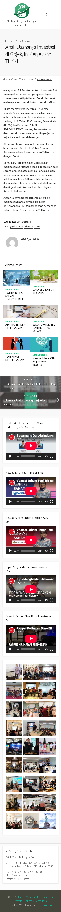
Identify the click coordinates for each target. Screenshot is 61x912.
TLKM (37, 226)
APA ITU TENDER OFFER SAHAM (15, 326)
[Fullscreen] (51, 456)
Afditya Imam (44, 79)
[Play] (10, 456)
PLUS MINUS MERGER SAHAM (14, 358)
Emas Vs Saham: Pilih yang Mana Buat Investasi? (44, 361)
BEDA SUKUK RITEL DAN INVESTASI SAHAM (44, 328)
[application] (31, 446)
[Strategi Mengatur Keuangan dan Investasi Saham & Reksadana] (22, 11)
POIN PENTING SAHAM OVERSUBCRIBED (15, 296)
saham (19, 226)
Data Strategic (23, 41)
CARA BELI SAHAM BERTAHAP (43, 291)
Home (8, 41)
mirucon (47, 904)
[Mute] (46, 456)
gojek (13, 226)
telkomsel (28, 226)
